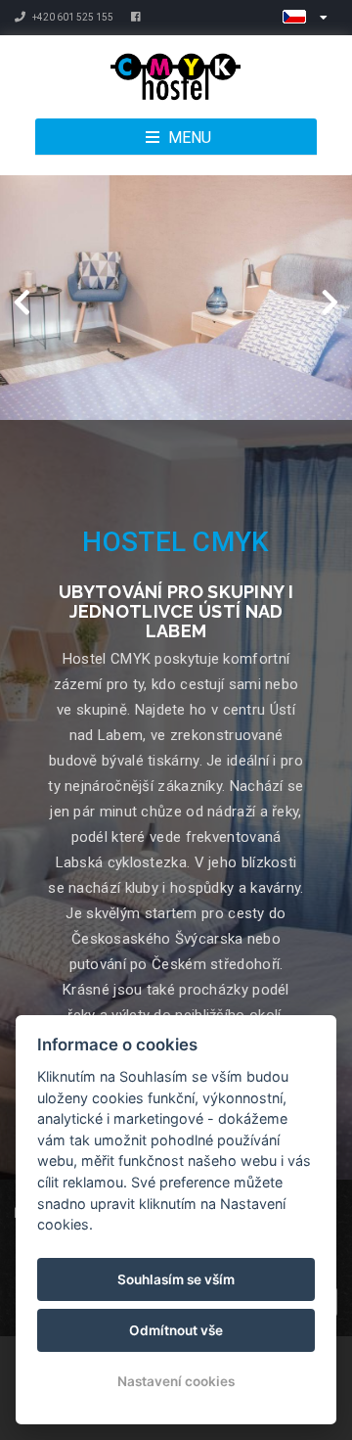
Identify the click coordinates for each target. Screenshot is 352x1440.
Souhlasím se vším (176, 1279)
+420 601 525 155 (71, 17)
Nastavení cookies (176, 1381)
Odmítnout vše (176, 1330)
